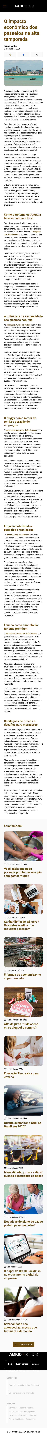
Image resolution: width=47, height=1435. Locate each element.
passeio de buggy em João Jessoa (21, 430)
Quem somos (21, 1364)
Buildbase (19, 1419)
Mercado (30, 1393)
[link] (23, 1354)
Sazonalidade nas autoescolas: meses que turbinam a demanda (20, 1327)
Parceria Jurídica (26, 1408)
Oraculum (23, 1415)
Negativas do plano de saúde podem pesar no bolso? (23, 1223)
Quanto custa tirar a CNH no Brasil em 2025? (22, 1124)
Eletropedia (30, 1419)
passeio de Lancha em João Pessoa (21, 633)
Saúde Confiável (16, 1411)
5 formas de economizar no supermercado (22, 976)
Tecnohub (13, 1415)
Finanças (13, 1385)
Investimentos (24, 1385)
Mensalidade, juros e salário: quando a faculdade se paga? (23, 1174)
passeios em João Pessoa (18, 535)
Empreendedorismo (17, 1393)
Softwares (13, 1408)
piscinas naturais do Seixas (18, 325)
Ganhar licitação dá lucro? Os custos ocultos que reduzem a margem (21, 925)
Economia (35, 1385)
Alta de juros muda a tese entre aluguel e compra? (21, 1025)
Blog (9, 1364)
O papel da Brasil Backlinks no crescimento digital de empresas (22, 1274)
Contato (36, 1364)
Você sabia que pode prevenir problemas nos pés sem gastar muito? (23, 872)
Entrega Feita (29, 1411)
